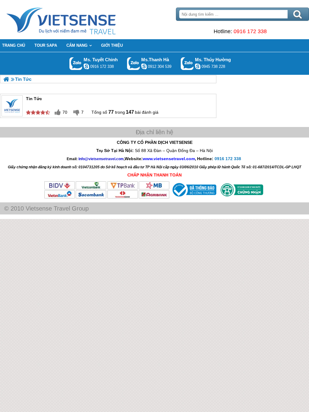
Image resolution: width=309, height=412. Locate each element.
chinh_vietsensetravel (86, 66)
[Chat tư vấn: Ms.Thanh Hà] (144, 66)
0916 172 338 (250, 31)
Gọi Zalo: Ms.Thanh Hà (133, 63)
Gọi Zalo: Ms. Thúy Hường (187, 63)
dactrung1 (198, 66)
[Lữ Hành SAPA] (6, 79)
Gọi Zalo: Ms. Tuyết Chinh (76, 63)
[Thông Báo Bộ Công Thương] (194, 197)
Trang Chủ (76, 19)
